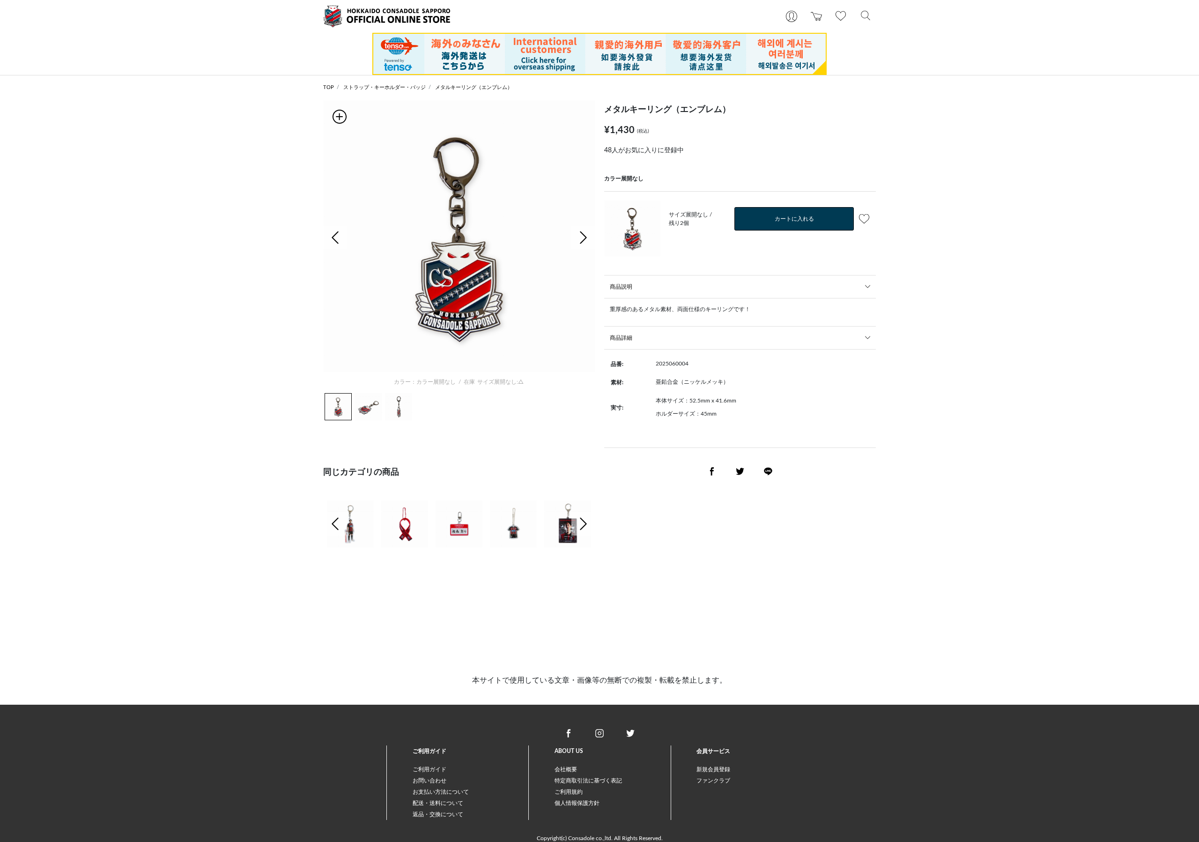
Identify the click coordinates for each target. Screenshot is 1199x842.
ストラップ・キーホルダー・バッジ (384, 87)
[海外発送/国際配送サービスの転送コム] (599, 53)
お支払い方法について (441, 792)
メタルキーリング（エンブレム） (473, 87)
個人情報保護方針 (577, 803)
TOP (328, 87)
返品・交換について (438, 814)
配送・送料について (438, 803)
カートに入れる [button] (794, 219)
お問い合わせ (429, 780)
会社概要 (566, 769)
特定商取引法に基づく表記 (588, 780)
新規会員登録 (713, 769)
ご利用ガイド (429, 769)
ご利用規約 (569, 792)
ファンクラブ (713, 780)
